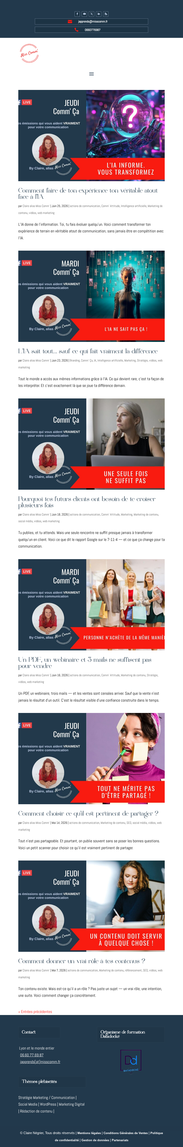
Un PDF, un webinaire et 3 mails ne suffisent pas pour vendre (84, 663)
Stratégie (142, 360)
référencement (133, 970)
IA (95, 360)
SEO (129, 823)
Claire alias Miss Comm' (36, 206)
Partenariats (120, 1140)
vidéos (32, 213)
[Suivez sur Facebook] (77, 14)
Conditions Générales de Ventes (126, 1133)
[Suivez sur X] (91, 14)
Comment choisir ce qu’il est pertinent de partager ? (88, 814)
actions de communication (85, 206)
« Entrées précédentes (35, 1011)
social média (25, 521)
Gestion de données (95, 1140)
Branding (75, 360)
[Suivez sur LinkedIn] (98, 14)
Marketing (130, 360)
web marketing (45, 213)
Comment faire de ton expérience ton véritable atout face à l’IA (88, 194)
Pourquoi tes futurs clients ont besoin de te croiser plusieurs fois (87, 502)
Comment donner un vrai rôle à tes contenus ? (81, 961)
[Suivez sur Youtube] (84, 14)
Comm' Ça (87, 360)
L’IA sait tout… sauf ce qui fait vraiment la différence (88, 351)
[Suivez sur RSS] (105, 14)
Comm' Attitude (110, 206)
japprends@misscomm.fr (93, 21)
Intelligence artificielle (133, 206)
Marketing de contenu (146, 514)
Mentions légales (89, 1133)
